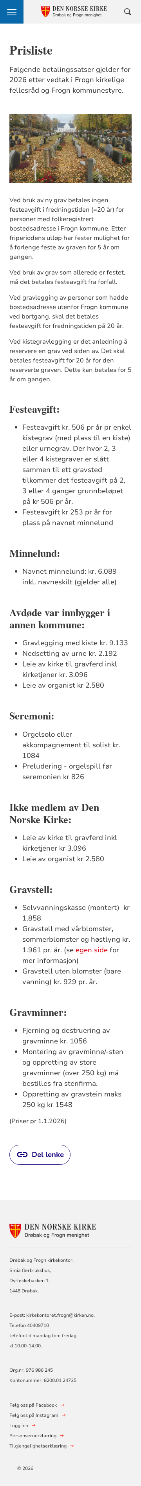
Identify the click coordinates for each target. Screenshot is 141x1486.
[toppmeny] (12, 12)
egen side (93, 950)
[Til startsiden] (52, 1230)
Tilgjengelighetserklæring (38, 1446)
